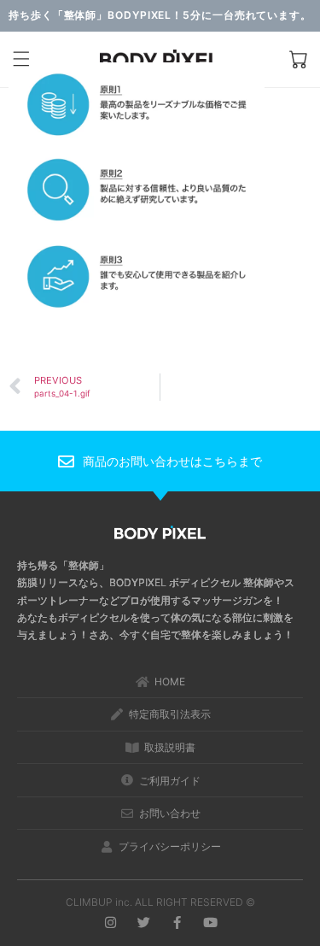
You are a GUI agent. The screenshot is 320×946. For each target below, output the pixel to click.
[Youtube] (210, 922)
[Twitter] (143, 922)
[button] (21, 60)
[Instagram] (110, 922)
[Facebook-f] (177, 922)
